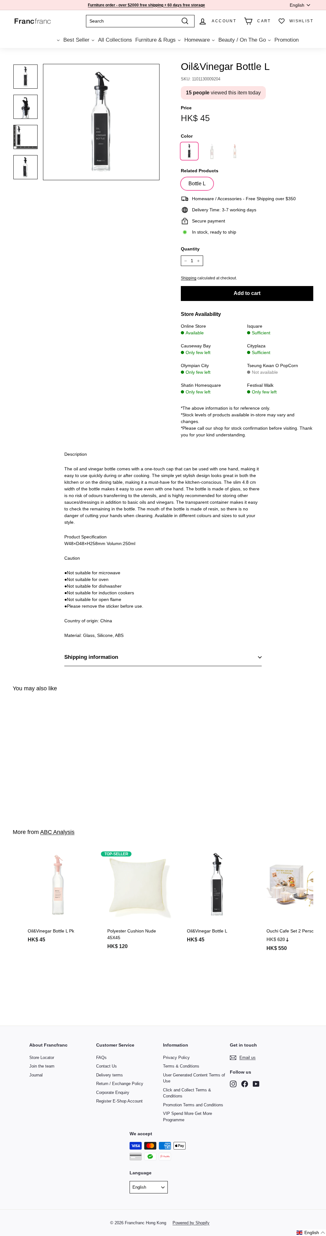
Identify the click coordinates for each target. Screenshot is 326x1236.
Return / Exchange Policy (119, 1083)
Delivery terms (109, 1075)
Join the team (41, 1066)
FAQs (101, 1057)
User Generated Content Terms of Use (194, 1078)
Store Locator (41, 1057)
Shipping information (91, 657)
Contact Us (106, 1066)
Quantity (190, 248)
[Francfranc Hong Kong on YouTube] (256, 1083)
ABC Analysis (57, 832)
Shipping (188, 278)
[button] (311, 1232)
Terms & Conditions (181, 1066)
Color (187, 136)
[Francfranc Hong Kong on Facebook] (244, 1083)
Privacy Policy (176, 1057)
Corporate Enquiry (112, 1092)
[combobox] (140, 21)
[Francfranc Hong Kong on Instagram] (233, 1083)
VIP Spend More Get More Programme (187, 1116)
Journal (36, 1075)
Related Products (199, 170)
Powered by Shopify (191, 1222)
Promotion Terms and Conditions (193, 1105)
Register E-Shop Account (119, 1101)
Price (186, 107)
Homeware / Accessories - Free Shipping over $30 (145, 7)
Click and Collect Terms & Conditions (187, 1093)
